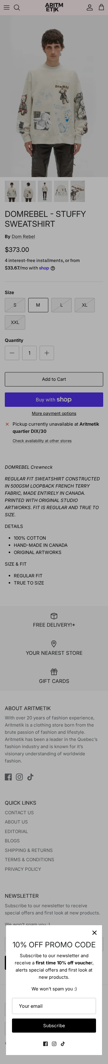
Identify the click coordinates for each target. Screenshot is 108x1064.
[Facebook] (45, 1044)
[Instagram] (54, 1044)
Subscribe (54, 1025)
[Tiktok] (63, 1044)
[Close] (94, 932)
